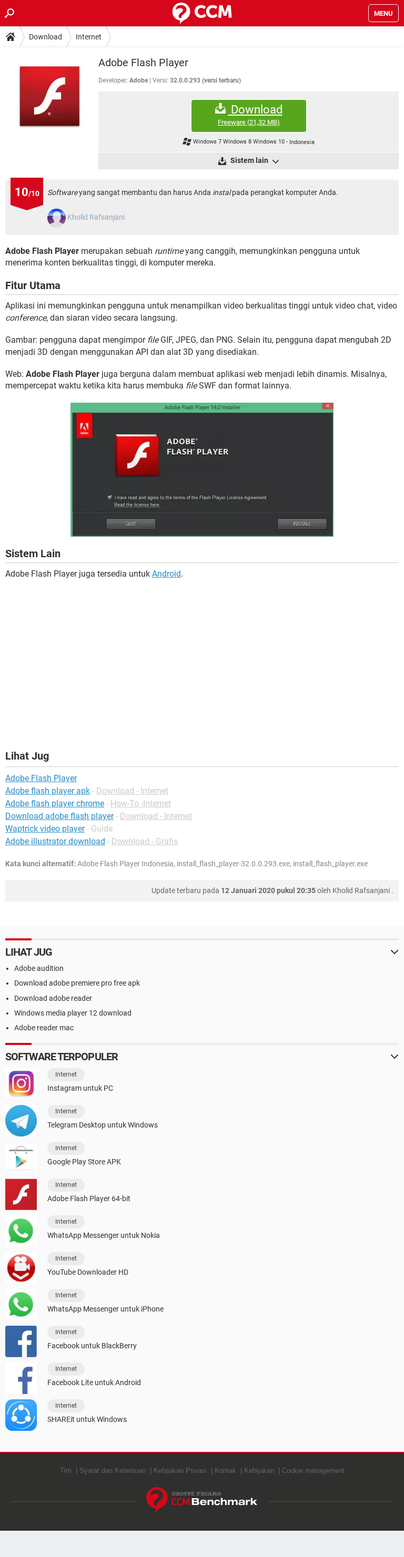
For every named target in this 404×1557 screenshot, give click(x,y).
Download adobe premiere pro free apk (77, 983)
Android (166, 574)
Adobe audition (39, 968)
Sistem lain (249, 160)
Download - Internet (132, 791)
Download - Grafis (145, 841)
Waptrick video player (45, 829)
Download (45, 37)
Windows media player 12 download (73, 1013)
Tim (66, 1470)
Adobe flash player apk (47, 791)
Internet (89, 37)
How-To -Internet (140, 803)
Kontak (225, 1470)
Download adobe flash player (59, 816)
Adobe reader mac (44, 1027)
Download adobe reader (53, 998)
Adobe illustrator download (55, 841)
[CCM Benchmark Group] (202, 1500)
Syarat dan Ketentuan (112, 1470)
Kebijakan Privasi (180, 1470)
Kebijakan (259, 1470)
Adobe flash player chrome (54, 803)
